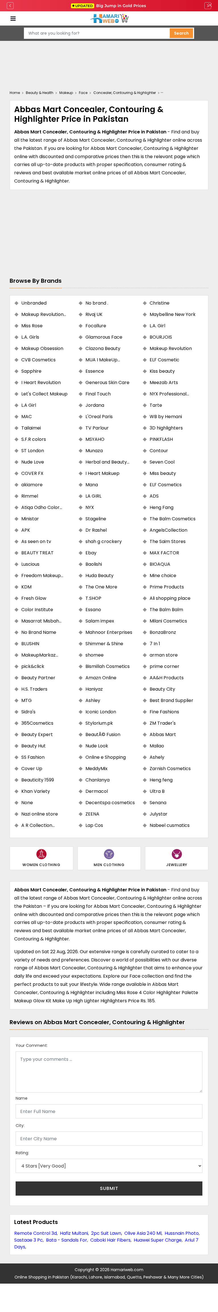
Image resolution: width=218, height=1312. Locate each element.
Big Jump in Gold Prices (111, 5)
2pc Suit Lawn (106, 1233)
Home (15, 92)
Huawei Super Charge (158, 1240)
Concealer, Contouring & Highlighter (124, 92)
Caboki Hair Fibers (110, 1240)
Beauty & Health (39, 92)
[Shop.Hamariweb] (109, 18)
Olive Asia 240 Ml (143, 1233)
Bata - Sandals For (66, 1240)
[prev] (10, 5)
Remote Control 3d (35, 1233)
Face (83, 92)
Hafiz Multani (74, 1233)
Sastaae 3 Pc (28, 1240)
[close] (210, 6)
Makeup (66, 92)
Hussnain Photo (182, 1233)
